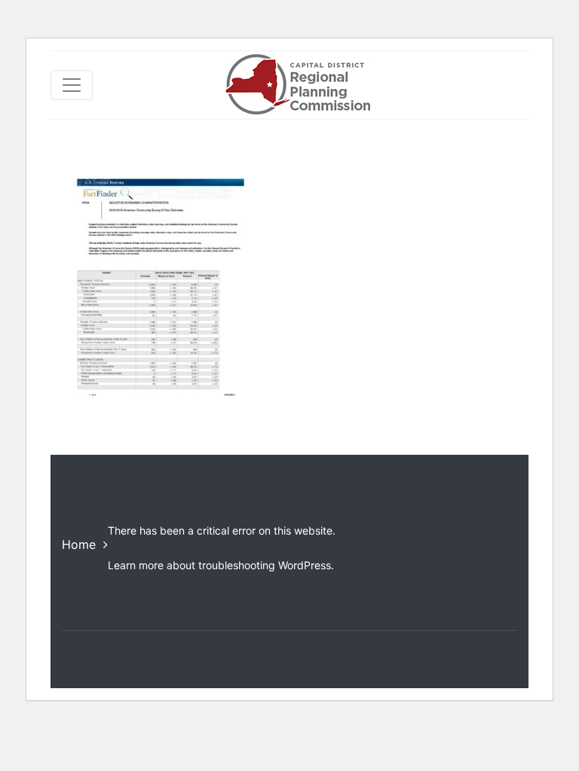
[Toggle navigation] (72, 85)
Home (79, 544)
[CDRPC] (297, 85)
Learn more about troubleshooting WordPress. (221, 565)
